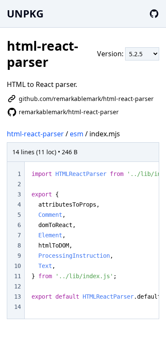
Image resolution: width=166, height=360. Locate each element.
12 (17, 286)
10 (17, 265)
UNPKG (25, 13)
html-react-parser (35, 133)
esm (76, 133)
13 (17, 296)
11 (17, 276)
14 (17, 306)
